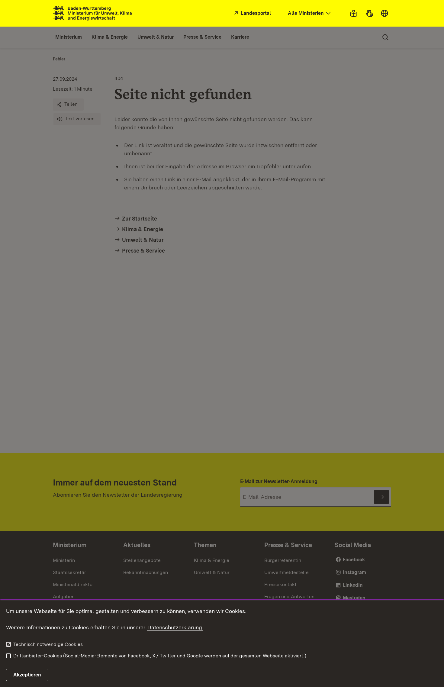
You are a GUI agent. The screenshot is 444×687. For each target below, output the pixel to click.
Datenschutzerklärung (174, 627)
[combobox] (309, 13)
